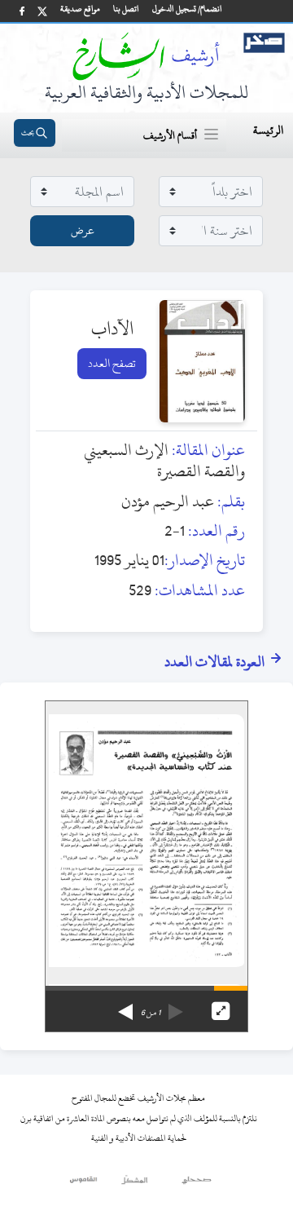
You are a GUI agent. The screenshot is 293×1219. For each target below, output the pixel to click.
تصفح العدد (112, 363)
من (150, 1013)
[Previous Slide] (175, 1006)
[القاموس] (84, 1184)
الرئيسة (268, 130)
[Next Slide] (125, 1006)
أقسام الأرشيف (170, 135)
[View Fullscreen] (220, 1011)
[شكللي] (134, 1184)
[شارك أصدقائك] (22, 11)
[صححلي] (197, 1184)
